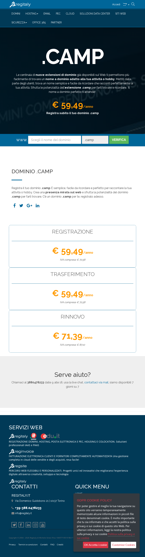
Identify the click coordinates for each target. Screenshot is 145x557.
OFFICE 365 (39, 22)
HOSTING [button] (30, 13)
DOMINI (15, 13)
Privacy (12, 545)
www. (21, 139)
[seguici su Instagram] (35, 525)
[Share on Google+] (29, 205)
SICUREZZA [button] (18, 22)
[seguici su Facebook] (21, 525)
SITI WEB (120, 13)
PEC (58, 13)
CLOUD (70, 13)
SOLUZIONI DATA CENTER (95, 13)
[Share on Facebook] (14, 205)
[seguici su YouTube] (42, 525)
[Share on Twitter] (21, 205)
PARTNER (56, 22)
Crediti (60, 545)
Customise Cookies (123, 544)
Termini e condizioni (28, 545)
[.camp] (37, 205)
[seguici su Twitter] (14, 525)
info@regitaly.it (23, 513)
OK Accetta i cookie (95, 544)
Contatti (44, 545)
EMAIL (47, 13)
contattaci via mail (96, 382)
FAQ (52, 545)
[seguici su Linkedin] (28, 525)
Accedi (116, 4)
